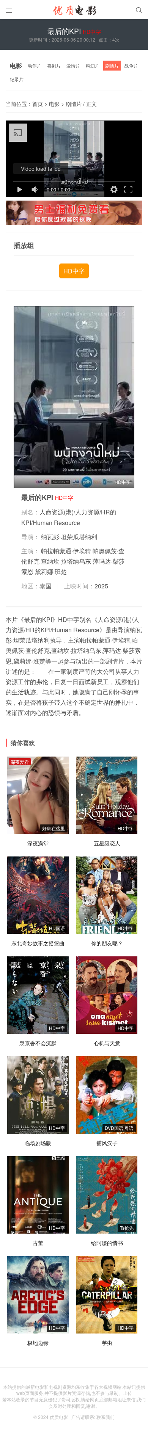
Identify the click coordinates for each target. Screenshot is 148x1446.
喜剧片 (54, 65)
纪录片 (17, 79)
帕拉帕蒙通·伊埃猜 (66, 550)
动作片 (34, 65)
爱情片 (73, 65)
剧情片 (112, 65)
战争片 (131, 65)
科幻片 (92, 65)
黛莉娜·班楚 (51, 571)
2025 (101, 586)
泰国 (45, 586)
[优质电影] (74, 11)
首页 (37, 104)
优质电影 (59, 1417)
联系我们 (105, 1417)
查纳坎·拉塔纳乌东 (66, 561)
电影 (16, 65)
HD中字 (74, 271)
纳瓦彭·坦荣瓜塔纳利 (69, 536)
